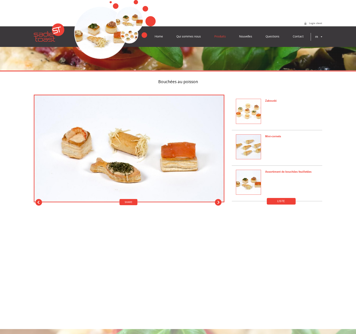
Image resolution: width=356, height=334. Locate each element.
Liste (281, 201)
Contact (298, 36)
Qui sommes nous (188, 36)
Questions (272, 36)
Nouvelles (245, 36)
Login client (315, 23)
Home (159, 36)
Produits (220, 36)
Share (128, 202)
